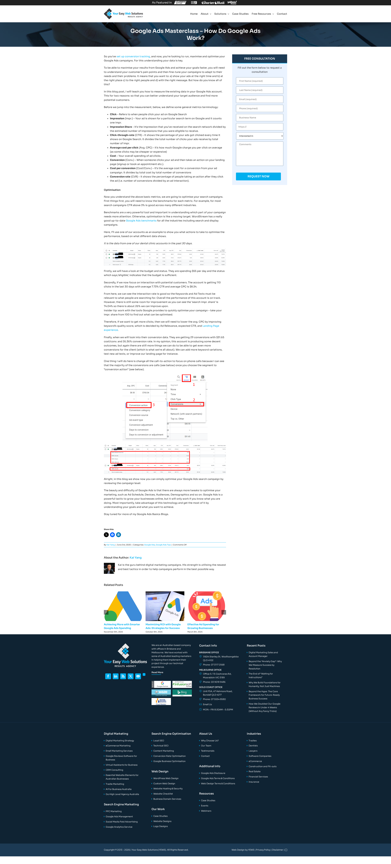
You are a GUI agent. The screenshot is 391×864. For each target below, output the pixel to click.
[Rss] (123, 676)
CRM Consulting (114, 770)
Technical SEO (160, 745)
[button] (106, 612)
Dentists (253, 745)
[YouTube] (138, 676)
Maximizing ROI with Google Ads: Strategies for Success (165, 606)
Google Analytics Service (119, 827)
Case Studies (160, 816)
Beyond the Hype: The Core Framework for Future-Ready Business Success (264, 695)
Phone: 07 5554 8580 (214, 699)
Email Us (207, 704)
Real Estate (255, 771)
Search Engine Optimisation (171, 733)
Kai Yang (111, 545)
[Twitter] (130, 676)
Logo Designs (160, 826)
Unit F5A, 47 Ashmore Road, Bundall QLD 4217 (218, 693)
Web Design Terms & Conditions (218, 783)
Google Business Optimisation (169, 761)
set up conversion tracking (133, 56)
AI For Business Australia (119, 789)
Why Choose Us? (210, 740)
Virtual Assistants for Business (121, 765)
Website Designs (162, 821)
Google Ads (149, 545)
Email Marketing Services (119, 750)
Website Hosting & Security (168, 788)
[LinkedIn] (116, 676)
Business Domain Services (167, 799)
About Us (205, 733)
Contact (205, 756)
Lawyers (253, 750)
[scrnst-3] (165, 445)
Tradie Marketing (115, 784)
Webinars (206, 810)
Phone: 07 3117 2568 (214, 664)
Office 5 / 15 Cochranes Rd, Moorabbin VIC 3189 (217, 675)
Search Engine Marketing (121, 804)
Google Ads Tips (163, 545)
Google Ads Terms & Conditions (218, 778)
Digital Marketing (116, 733)
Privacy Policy (263, 849)
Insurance (254, 781)
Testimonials (207, 750)
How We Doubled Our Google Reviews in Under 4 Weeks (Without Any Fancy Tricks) (264, 707)
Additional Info (209, 766)
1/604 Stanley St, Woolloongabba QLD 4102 (221, 658)
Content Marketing (163, 750)
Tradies (253, 740)
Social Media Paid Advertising (122, 821)
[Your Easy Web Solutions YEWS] (123, 9)
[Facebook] (108, 676)
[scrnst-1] (165, 249)
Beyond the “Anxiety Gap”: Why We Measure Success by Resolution (265, 665)
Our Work (158, 809)
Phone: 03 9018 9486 (214, 682)
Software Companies (260, 756)
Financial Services (258, 776)
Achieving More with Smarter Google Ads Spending (123, 606)
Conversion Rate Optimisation (169, 756)
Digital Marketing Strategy (120, 740)
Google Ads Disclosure (213, 773)
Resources (206, 793)
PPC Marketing (114, 811)
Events (204, 805)
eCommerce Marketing (118, 745)
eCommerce (255, 761)
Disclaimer (277, 849)
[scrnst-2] (165, 375)
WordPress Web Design (166, 778)
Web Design (160, 771)
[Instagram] (144, 674)
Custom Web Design (164, 783)
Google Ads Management (119, 816)
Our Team (206, 745)
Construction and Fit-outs (262, 766)
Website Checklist (163, 793)
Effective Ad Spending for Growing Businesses (206, 606)
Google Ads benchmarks (141, 220)
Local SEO (158, 740)
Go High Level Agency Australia (122, 794)
